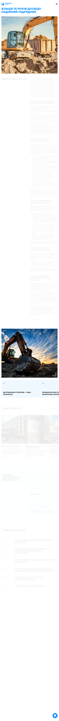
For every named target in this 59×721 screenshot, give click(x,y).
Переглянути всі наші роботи (49, 409)
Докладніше (36, 319)
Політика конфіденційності (36, 511)
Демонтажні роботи (12, 82)
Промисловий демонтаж (7, 84)
